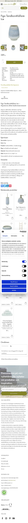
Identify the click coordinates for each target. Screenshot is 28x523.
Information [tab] (14, 235)
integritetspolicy (20, 396)
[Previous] (2, 47)
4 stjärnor (6, 346)
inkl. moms (19, 1)
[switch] (24, 266)
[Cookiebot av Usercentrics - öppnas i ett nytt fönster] (20, 232)
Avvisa (14, 290)
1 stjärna (2, 346)
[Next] (25, 47)
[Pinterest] (10, 519)
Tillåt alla (14, 282)
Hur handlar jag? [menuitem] (4, 461)
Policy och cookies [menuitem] (4, 463)
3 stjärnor (5, 346)
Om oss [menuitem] (2, 469)
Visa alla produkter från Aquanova (10, 85)
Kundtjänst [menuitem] (3, 458)
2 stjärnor (3, 346)
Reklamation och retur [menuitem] (5, 466)
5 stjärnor (7, 346)
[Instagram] (6, 519)
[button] (2, 4)
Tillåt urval (14, 286)
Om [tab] (23, 235)
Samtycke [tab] (5, 235)
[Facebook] (2, 519)
